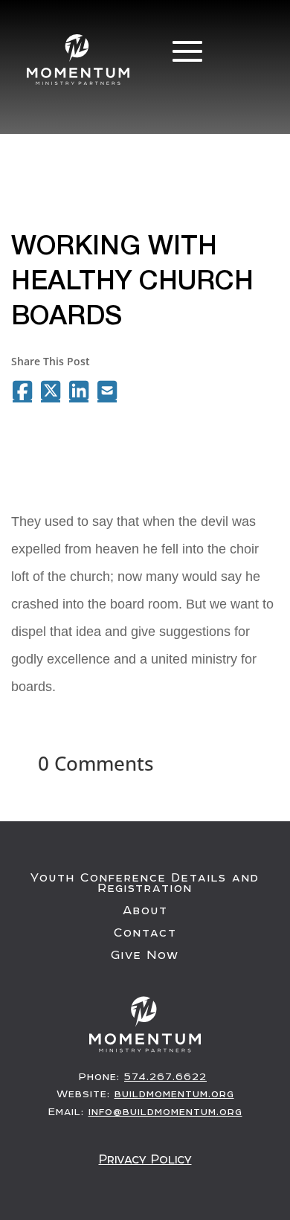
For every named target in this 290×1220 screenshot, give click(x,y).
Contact (145, 933)
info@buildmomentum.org (165, 1111)
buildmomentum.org (174, 1093)
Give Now (145, 955)
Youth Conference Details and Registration (145, 883)
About (145, 910)
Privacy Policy (145, 1159)
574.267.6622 (165, 1076)
